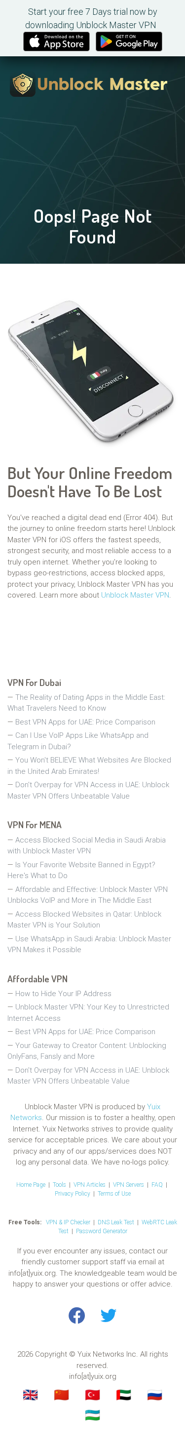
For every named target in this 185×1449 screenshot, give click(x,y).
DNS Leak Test (116, 1222)
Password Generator (101, 1231)
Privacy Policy (72, 1193)
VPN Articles (90, 1184)
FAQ (157, 1184)
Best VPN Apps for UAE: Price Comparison (85, 722)
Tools (59, 1184)
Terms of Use (114, 1193)
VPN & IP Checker (68, 1222)
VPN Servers (128, 1184)
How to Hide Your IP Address (63, 993)
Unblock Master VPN (135, 595)
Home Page (30, 1184)
